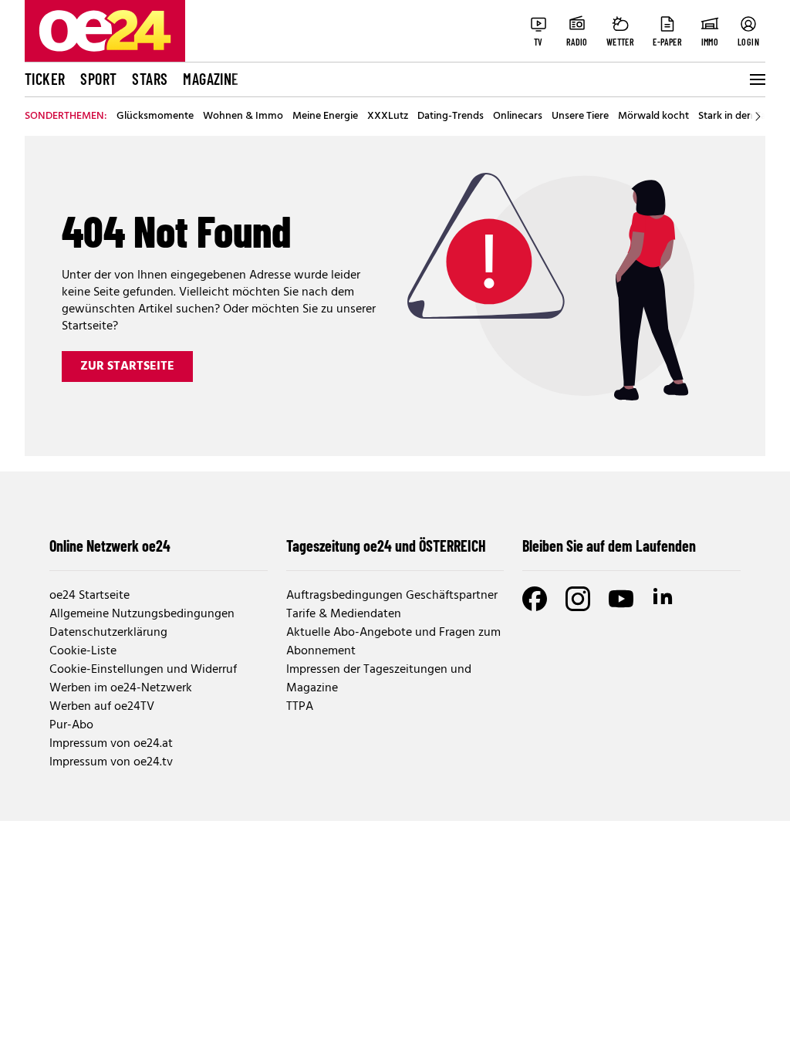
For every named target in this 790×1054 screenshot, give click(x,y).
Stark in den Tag (735, 116)
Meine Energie (325, 116)
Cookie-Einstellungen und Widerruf (143, 670)
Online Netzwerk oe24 (109, 545)
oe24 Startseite (89, 596)
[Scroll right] (757, 116)
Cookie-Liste (82, 651)
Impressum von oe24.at (111, 744)
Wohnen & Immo (243, 116)
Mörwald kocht (653, 116)
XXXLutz (387, 116)
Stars (149, 78)
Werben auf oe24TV (101, 707)
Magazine (210, 78)
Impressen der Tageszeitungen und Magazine (378, 679)
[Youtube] (621, 598)
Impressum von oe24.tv (111, 762)
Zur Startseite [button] (127, 366)
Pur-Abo (71, 725)
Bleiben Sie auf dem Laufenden (609, 545)
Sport (98, 78)
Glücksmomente (155, 116)
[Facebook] (534, 598)
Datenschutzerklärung (108, 633)
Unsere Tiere (580, 116)
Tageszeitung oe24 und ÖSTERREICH (386, 545)
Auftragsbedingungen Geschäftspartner (392, 596)
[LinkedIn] (664, 598)
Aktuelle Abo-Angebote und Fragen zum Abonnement (393, 642)
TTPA (299, 707)
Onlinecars (517, 116)
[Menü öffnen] (756, 79)
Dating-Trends (450, 116)
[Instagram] (577, 598)
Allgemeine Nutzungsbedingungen (142, 614)
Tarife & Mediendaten (343, 614)
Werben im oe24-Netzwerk (120, 688)
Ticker (45, 78)
